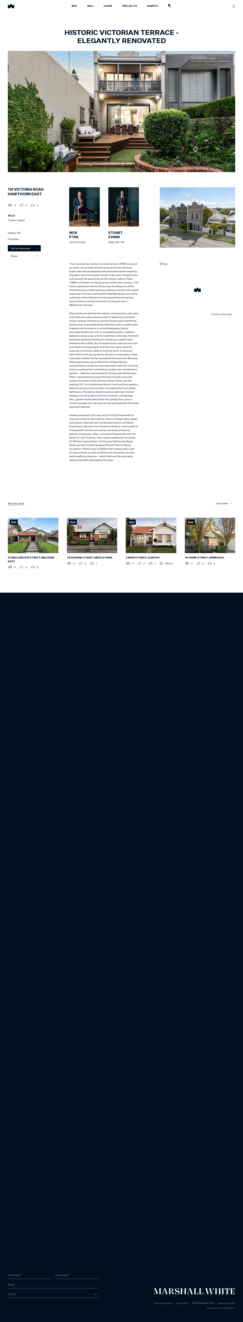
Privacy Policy (182, 1303)
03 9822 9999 (16, 1303)
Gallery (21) (14, 232)
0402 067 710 (116, 242)
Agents (152, 6)
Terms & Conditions (163, 1303)
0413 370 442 (77, 242)
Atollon (231, 1303)
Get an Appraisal (20, 248)
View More (222, 503)
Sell (90, 6)
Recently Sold (16, 503)
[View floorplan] (229, 167)
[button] (197, 290)
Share (14, 255)
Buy (74, 6)
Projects (129, 6)
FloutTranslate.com (227, 1308)
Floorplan (13, 239)
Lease (108, 6)
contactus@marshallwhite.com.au (27, 1307)
